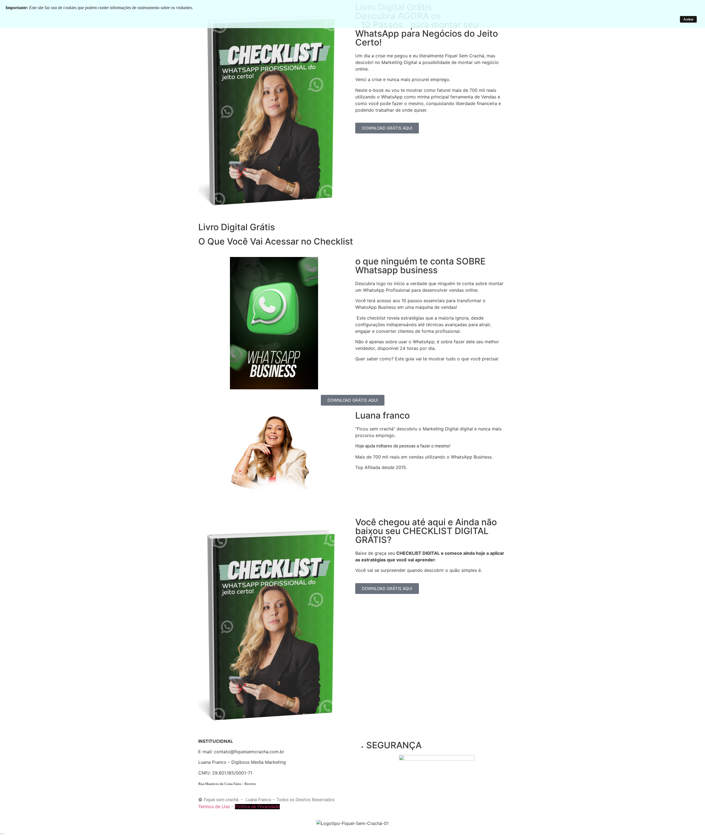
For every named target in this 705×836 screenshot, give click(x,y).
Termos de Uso (214, 806)
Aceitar (688, 19)
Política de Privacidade (257, 806)
